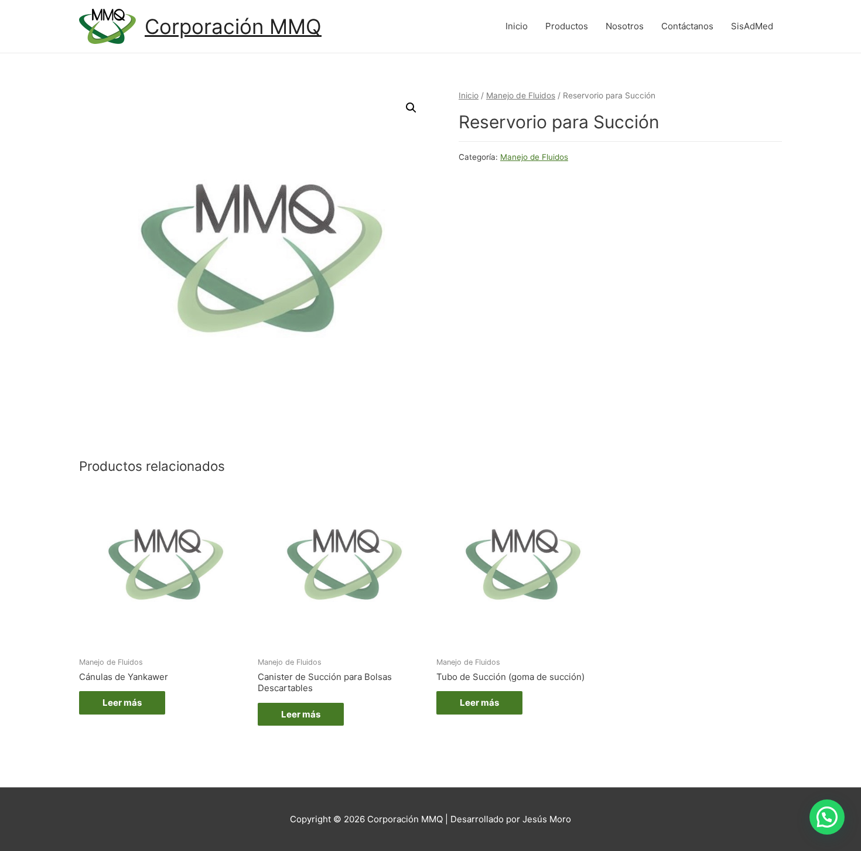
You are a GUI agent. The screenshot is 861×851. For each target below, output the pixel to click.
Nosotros (625, 26)
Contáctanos (687, 26)
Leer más (122, 702)
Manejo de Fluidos (520, 95)
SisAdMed (752, 26)
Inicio (516, 26)
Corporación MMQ (233, 26)
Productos (566, 26)
